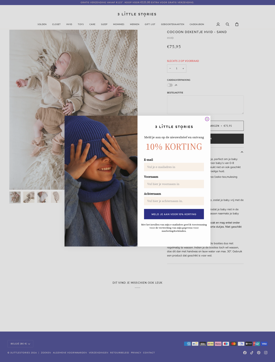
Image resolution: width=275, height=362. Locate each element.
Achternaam (152, 194)
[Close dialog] (207, 119)
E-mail (148, 160)
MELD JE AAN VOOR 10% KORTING (174, 214)
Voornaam (151, 177)
